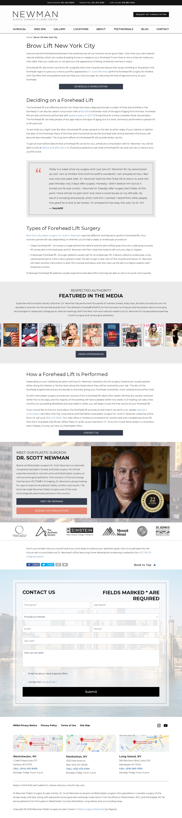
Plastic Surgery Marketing (91, 809)
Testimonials (123, 29)
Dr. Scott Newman (98, 71)
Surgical (19, 29)
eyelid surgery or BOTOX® (83, 115)
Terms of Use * (49, 682)
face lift (84, 111)
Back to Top (142, 565)
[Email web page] (65, 564)
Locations (80, 29)
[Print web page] (58, 564)
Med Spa (40, 29)
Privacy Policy (49, 725)
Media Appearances (91, 354)
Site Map (85, 725)
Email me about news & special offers (48, 673)
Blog (145, 29)
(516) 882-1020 (134, 768)
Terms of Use (68, 725)
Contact (163, 29)
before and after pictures (55, 147)
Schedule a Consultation (90, 86)
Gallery (59, 29)
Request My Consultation (151, 14)
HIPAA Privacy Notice (25, 725)
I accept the (42, 682)
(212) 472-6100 (81, 768)
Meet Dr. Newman (52, 501)
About (101, 29)
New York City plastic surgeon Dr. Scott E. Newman (53, 235)
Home (29, 37)
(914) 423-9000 (28, 768)
